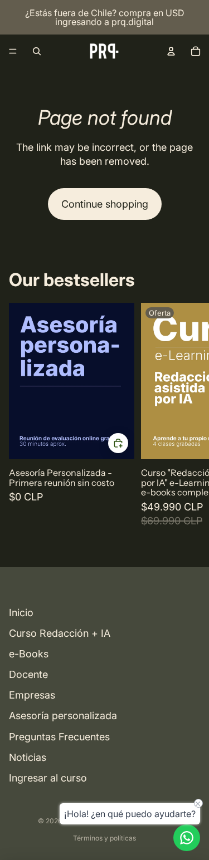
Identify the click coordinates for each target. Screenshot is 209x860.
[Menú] (13, 51)
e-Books (28, 654)
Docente (28, 674)
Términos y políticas (104, 838)
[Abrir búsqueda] (37, 51)
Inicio (21, 612)
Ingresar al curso (48, 778)
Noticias (27, 757)
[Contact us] (186, 837)
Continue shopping (104, 204)
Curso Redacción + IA (59, 633)
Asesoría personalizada (63, 715)
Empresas (32, 695)
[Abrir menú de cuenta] (171, 51)
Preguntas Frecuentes (59, 737)
